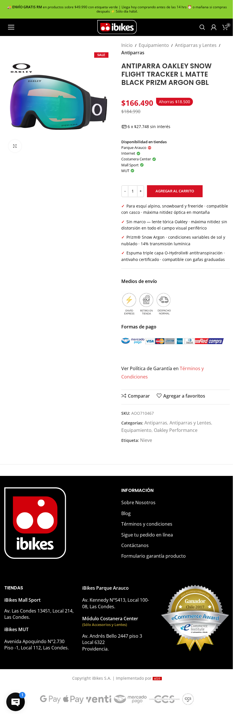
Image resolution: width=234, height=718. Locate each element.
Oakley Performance (175, 430)
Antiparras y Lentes (196, 45)
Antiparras (132, 52)
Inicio (127, 45)
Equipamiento (154, 45)
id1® (157, 678)
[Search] (202, 27)
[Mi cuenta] (213, 27)
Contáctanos (135, 545)
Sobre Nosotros (138, 502)
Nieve (146, 440)
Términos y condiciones (146, 524)
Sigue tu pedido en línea (147, 535)
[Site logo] (117, 26)
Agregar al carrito (175, 191)
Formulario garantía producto (153, 556)
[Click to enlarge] (15, 146)
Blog (126, 513)
